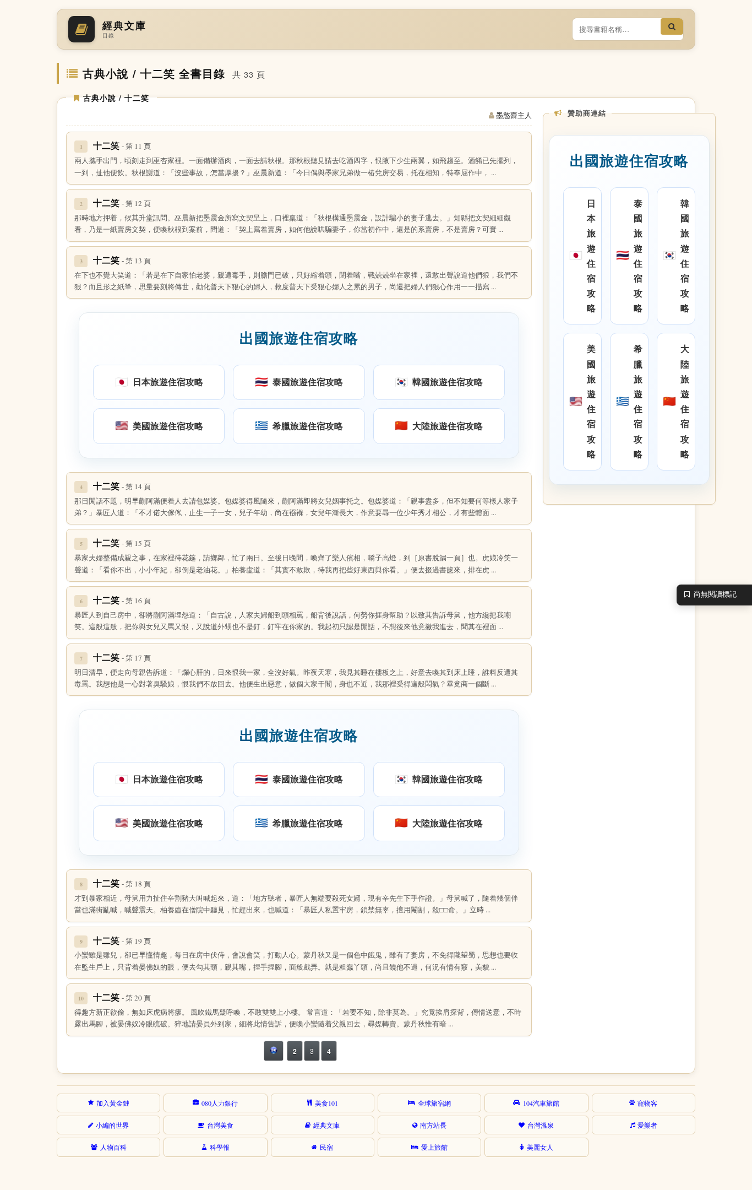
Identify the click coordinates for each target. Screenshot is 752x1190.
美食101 (326, 1103)
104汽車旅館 (541, 1103)
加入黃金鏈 (112, 1103)
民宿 (326, 1147)
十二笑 (122, 145)
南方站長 (433, 1125)
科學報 (220, 1147)
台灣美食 (220, 1125)
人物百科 (113, 1147)
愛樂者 (647, 1125)
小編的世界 (112, 1125)
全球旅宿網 (434, 1103)
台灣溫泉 (540, 1125)
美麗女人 (540, 1147)
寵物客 (647, 1103)
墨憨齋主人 (514, 115)
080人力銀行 (219, 1103)
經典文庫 (326, 1125)
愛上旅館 (434, 1147)
